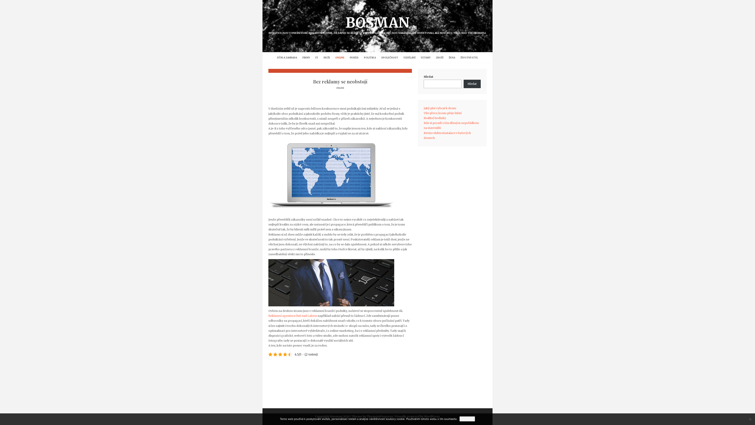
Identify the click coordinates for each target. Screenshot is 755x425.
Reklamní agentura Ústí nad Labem (292, 316)
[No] (750, 419)
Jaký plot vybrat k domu (440, 108)
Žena (452, 57)
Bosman (377, 24)
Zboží (439, 57)
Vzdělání (409, 57)
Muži (326, 57)
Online (339, 57)
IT (316, 57)
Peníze (354, 57)
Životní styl (469, 57)
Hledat (428, 77)
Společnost (389, 57)
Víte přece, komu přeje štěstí (443, 113)
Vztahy (426, 57)
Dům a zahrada (287, 57)
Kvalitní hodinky (435, 118)
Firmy (306, 57)
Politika (370, 57)
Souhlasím (467, 418)
